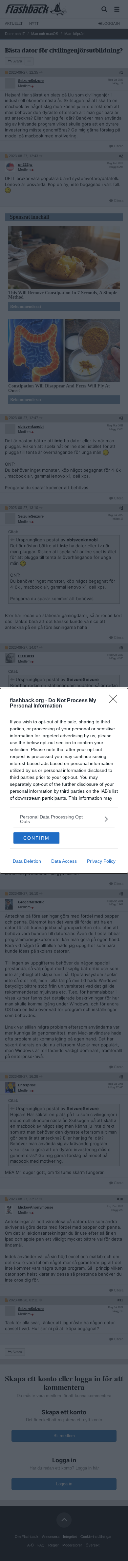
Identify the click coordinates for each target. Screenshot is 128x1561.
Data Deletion (27, 861)
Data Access (64, 861)
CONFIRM (36, 838)
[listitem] (64, 819)
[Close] (115, 701)
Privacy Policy (101, 861)
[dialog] (64, 780)
